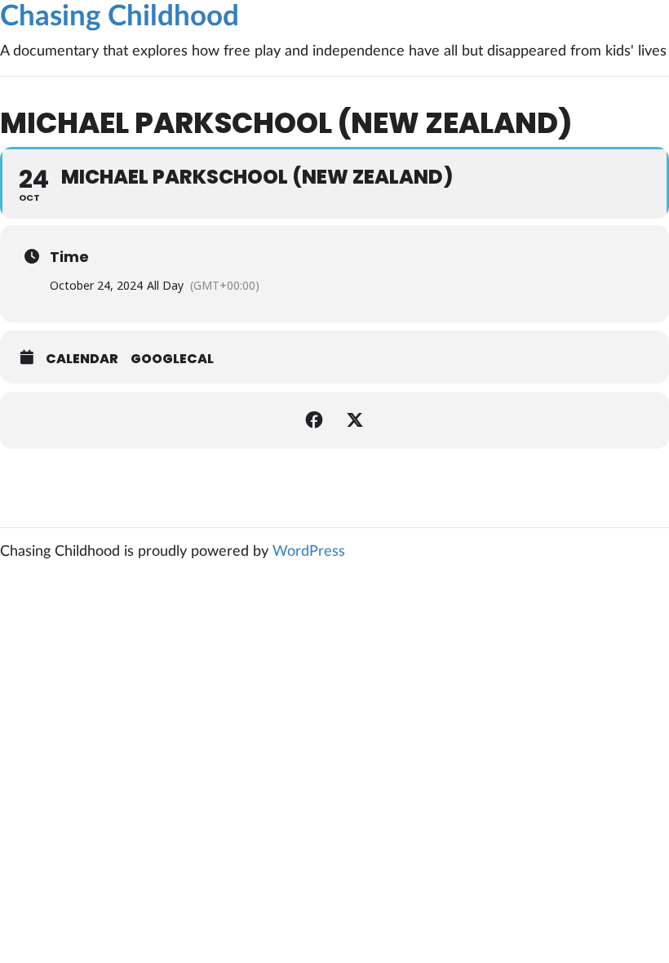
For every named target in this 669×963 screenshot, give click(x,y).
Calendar (82, 359)
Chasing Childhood (119, 16)
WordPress (308, 551)
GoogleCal (172, 359)
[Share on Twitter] (354, 420)
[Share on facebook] (314, 420)
